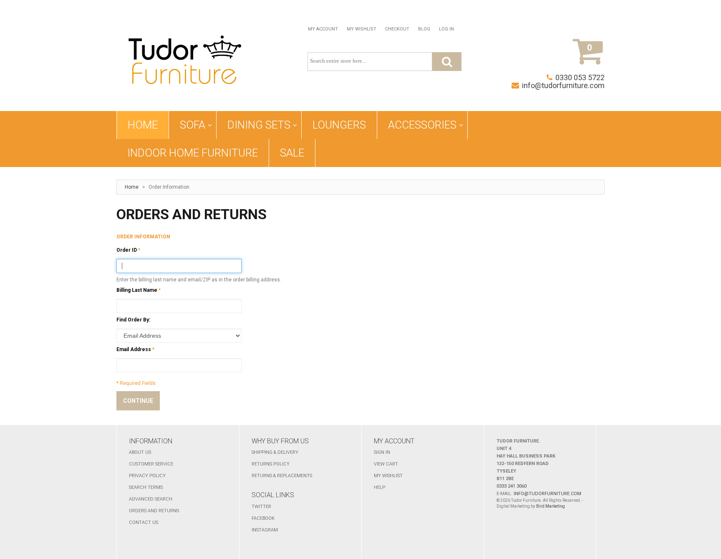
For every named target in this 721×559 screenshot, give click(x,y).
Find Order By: (133, 320)
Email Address (133, 349)
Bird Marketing (550, 506)
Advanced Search (150, 499)
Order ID (126, 250)
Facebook (263, 518)
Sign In (382, 452)
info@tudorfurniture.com (563, 85)
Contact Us (143, 522)
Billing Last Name (136, 290)
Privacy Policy (147, 475)
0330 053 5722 (580, 77)
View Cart (386, 464)
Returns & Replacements (282, 475)
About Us (140, 452)
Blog (424, 29)
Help (379, 487)
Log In (446, 29)
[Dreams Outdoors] (184, 61)
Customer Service (151, 464)
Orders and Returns (154, 510)
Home (132, 187)
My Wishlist (361, 29)
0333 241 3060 (512, 486)
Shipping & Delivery (275, 452)
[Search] (446, 61)
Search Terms (146, 487)
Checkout (397, 29)
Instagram (265, 530)
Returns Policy (271, 464)
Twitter (261, 506)
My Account (323, 29)
